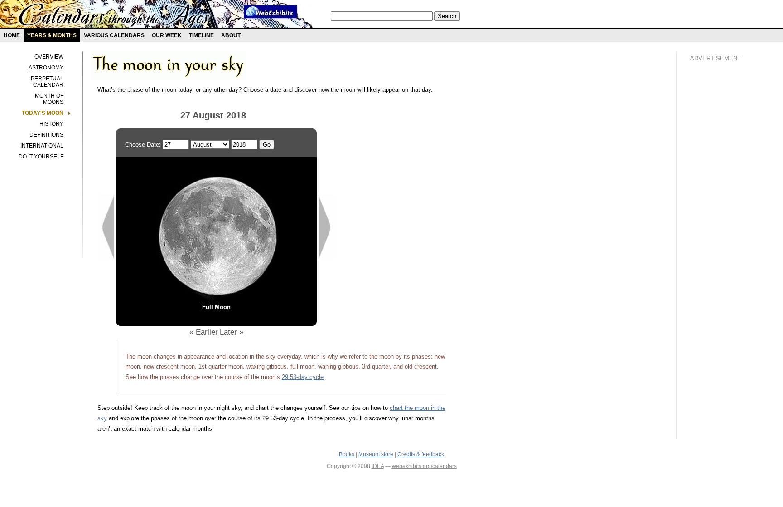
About (231, 35)
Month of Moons (49, 99)
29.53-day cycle (303, 377)
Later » (231, 331)
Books (346, 454)
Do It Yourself (41, 156)
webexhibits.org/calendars (424, 466)
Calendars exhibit (114, 16)
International (41, 146)
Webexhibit (270, 12)
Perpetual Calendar (47, 81)
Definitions (46, 135)
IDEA (378, 466)
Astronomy (46, 67)
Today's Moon (42, 113)
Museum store (375, 454)
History (51, 124)
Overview (48, 57)
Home (12, 35)
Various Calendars (114, 35)
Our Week (167, 35)
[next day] (326, 258)
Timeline (201, 35)
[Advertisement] (726, 223)
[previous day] (106, 258)
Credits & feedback (420, 454)
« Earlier (203, 331)
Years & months (52, 35)
